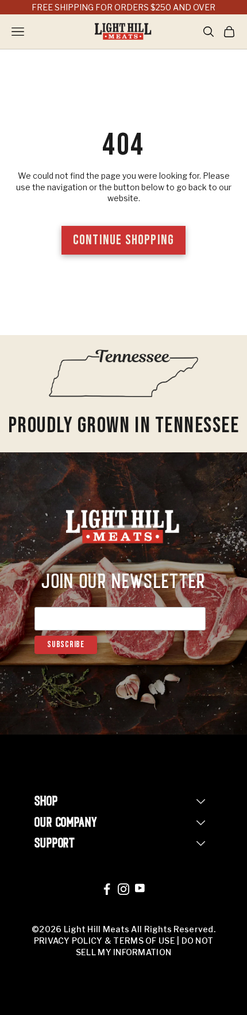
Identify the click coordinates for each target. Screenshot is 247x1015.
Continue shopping (123, 240)
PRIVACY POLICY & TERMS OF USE (104, 940)
